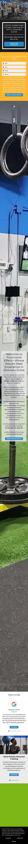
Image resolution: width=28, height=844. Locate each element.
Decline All (20, 838)
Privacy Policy (9, 835)
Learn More (14, 774)
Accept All (8, 838)
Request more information (14, 44)
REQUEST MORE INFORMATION (14, 438)
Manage (14, 841)
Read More (14, 727)
